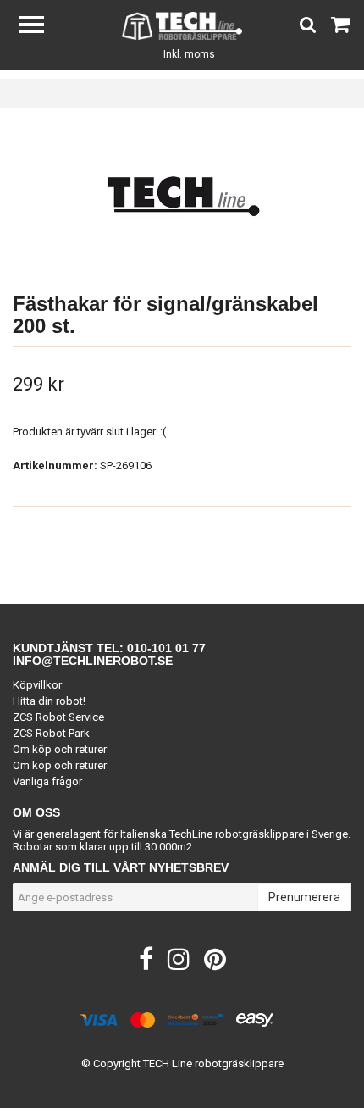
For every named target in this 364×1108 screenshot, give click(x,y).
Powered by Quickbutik (182, 1077)
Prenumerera (304, 897)
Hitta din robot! (49, 701)
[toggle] (40, 27)
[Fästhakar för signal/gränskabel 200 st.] (182, 195)
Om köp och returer (60, 749)
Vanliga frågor (47, 781)
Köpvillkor (37, 685)
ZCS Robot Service (58, 717)
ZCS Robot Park (51, 733)
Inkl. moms (189, 54)
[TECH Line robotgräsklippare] (182, 25)
